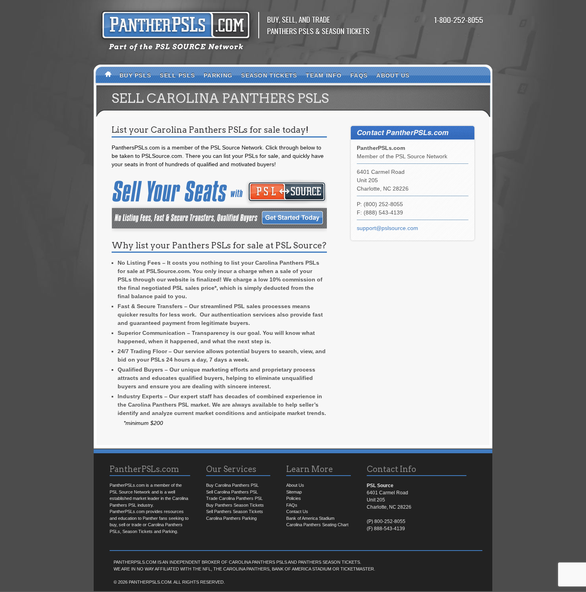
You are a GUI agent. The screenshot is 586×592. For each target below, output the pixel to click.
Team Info (324, 75)
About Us (392, 75)
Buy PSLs (135, 75)
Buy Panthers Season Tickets (235, 505)
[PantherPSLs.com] (176, 54)
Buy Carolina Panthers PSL (232, 485)
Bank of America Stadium (310, 518)
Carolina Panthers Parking (231, 518)
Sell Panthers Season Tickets (234, 511)
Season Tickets (269, 75)
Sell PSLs (177, 75)
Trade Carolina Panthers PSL (234, 498)
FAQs (359, 75)
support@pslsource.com (387, 228)
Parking (218, 75)
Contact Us (297, 511)
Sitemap (294, 492)
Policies (293, 498)
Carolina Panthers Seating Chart (317, 524)
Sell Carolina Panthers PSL (232, 492)
